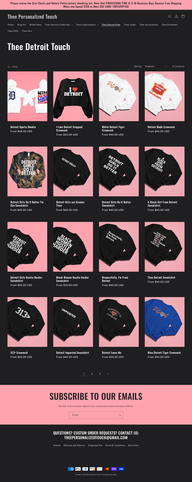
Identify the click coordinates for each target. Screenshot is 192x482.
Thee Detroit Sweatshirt (161, 277)
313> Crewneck (19, 352)
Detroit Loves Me (111, 352)
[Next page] (108, 373)
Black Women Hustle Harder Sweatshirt (72, 279)
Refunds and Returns (74, 445)
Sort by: (138, 66)
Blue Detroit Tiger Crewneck (164, 352)
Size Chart (133, 445)
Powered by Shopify (109, 475)
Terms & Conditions (115, 445)
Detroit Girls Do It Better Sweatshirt (116, 203)
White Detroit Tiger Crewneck (113, 128)
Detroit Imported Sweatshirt (72, 352)
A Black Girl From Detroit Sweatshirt (162, 203)
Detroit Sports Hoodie (23, 127)
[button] (58, 25)
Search (57, 445)
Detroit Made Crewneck (161, 127)
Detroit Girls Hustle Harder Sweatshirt (26, 279)
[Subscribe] (119, 415)
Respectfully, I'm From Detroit (115, 279)
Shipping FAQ (95, 445)
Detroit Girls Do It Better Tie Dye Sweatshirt (27, 203)
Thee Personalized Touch (91, 475)
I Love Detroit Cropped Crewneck (69, 128)
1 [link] (83, 373)
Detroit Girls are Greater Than (70, 203)
